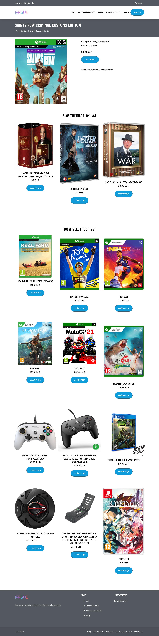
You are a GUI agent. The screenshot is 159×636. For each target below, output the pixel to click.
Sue (73, 12)
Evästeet (109, 631)
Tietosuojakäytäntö (123, 631)
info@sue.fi (138, 3)
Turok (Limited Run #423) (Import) (124, 460)
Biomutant (35, 368)
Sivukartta (138, 631)
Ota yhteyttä (98, 631)
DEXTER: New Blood (79, 188)
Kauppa (137, 12)
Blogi (126, 12)
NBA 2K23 (124, 296)
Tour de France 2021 (79, 296)
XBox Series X (103, 41)
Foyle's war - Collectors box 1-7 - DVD (123, 182)
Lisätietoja (90, 59)
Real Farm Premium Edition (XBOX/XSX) (35, 281)
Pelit (94, 41)
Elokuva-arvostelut (109, 12)
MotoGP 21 (79, 368)
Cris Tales (124, 559)
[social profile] (33, 3)
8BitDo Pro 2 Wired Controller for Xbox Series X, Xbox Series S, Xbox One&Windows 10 (79, 458)
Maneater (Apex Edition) (123, 383)
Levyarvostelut (86, 12)
